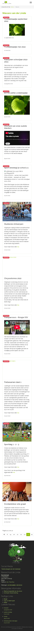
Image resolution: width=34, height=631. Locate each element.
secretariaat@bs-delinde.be (15, 585)
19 (10, 534)
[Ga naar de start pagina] (4, 534)
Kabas (5, 602)
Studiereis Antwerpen (13, 224)
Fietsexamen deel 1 (12, 382)
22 (21, 534)
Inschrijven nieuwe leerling (11, 593)
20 (14, 534)
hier (18, 247)
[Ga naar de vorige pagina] (7, 534)
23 (24, 534)
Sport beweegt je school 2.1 (16, 168)
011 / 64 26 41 (10, 582)
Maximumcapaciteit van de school (13, 591)
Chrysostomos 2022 (12, 278)
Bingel (5, 599)
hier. (14, 472)
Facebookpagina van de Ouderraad (10, 569)
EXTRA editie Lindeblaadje (16, 93)
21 (17, 534)
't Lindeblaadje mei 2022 (15, 47)
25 (32, 534)
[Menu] (31, 2)
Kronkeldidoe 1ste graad (15, 504)
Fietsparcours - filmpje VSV (16, 317)
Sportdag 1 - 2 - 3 (11, 444)
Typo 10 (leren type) (9, 600)
